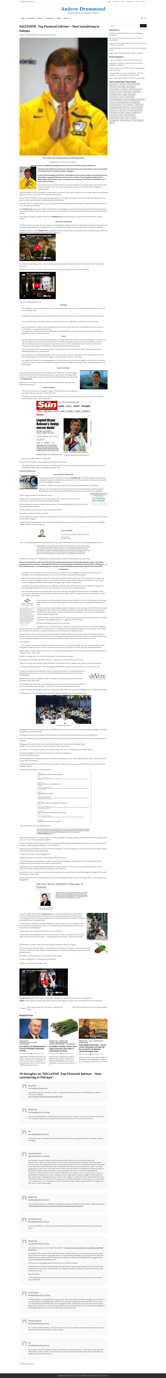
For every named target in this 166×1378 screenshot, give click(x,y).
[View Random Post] (141, 18)
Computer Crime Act (116, 92)
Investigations (58, 998)
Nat (29, 1131)
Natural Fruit (113, 110)
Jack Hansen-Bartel (115, 105)
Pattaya (128, 112)
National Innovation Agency (58, 1042)
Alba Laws (123, 84)
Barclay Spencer (52, 1001)
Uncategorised (87, 998)
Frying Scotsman (33, 1292)
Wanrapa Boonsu (125, 120)
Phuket (121, 115)
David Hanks (127, 92)
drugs (125, 94)
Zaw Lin (112, 123)
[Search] (145, 18)
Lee (29, 1343)
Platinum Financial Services (72, 998)
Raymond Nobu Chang (116, 117)
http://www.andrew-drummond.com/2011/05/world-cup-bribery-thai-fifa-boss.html (56, 1206)
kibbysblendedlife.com (115, 73)
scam (126, 117)
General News (63, 1041)
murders (139, 107)
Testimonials (130, 1)
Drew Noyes (49, 998)
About (137, 1)
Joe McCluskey (46, 914)
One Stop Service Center (117, 112)
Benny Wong (32, 1085)
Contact (143, 1)
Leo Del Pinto (139, 105)
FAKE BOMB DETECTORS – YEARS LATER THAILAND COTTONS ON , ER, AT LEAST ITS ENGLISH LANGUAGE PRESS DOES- (92, 1048)
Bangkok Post (30, 998)
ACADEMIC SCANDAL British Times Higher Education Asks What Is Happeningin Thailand (63, 1048)
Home (109, 1)
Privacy (123, 1)
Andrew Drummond (83, 8)
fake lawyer (132, 94)
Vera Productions (96, 1001)
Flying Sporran (114, 97)
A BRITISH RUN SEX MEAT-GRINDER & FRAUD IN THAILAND (126, 53)
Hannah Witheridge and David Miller (134, 99)
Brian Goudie (131, 86)
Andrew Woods (41, 1001)
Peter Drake (113, 115)
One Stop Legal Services (135, 110)
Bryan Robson (62, 1001)
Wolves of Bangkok (138, 120)
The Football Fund (84, 1001)
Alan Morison (114, 84)
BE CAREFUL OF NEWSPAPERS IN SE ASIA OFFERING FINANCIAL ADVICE (32, 1048)
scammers (133, 117)
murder (133, 107)
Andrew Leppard (30, 1001)
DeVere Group (73, 1001)
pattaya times (136, 112)
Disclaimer (116, 1)
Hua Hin (112, 102)
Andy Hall (113, 86)
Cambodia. (124, 89)
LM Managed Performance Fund (119, 107)
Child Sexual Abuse (135, 89)
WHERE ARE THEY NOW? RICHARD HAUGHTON (129, 60)
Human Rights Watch (123, 102)
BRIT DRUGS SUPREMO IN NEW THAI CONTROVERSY (130, 78)
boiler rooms (40, 998)
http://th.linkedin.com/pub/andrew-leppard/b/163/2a (45, 1097)
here (23, 744)
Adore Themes (103, 1376)
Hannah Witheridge (115, 99)
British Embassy (114, 89)
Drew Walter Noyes (115, 94)
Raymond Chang (130, 115)
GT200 (90, 1041)
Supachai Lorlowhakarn (57, 1044)
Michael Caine (32, 1109)
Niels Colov (123, 110)
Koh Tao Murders (128, 105)
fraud (122, 97)
